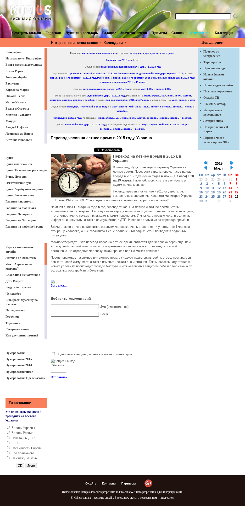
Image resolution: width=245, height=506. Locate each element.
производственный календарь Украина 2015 (156, 73)
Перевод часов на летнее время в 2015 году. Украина (101, 138)
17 (207, 192)
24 (207, 196)
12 (219, 188)
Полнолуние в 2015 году (67, 118)
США (15, 443)
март (147, 95)
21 (230, 192)
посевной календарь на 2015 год (85, 124)
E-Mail (104, 314)
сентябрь (55, 100)
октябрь (67, 100)
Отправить (59, 377)
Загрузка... (59, 285)
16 (201, 192)
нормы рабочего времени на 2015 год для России (80, 77)
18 (213, 192)
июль (178, 95)
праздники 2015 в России (129, 82)
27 (224, 196)
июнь (170, 95)
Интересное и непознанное (74, 43)
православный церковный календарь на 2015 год (130, 66)
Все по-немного (22, 453)
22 (236, 192)
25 (213, 196)
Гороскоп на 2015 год (119, 60)
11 (212, 188)
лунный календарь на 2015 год (106, 95)
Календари (113, 43)
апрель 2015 (163, 89)
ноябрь (77, 100)
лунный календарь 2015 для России (127, 100)
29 (236, 196)
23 (201, 196)
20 (224, 192)
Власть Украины (23, 428)
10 (207, 188)
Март (218, 168)
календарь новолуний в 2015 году (87, 106)
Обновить (58, 365)
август (187, 95)
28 (230, 196)
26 (219, 196)
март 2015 (147, 89)
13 (224, 188)
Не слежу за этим (24, 458)
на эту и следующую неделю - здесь (152, 53)
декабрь (90, 100)
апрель (155, 95)
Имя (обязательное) (114, 307)
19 (219, 192)
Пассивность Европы (26, 448)
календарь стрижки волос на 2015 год (106, 89)
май (163, 95)
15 (236, 188)
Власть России (22, 433)
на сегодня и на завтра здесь (99, 53)
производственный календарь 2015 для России (98, 73)
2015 (219, 163)
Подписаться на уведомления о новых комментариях (95, 354)
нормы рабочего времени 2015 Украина (137, 77)
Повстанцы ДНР (23, 438)
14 (230, 188)
